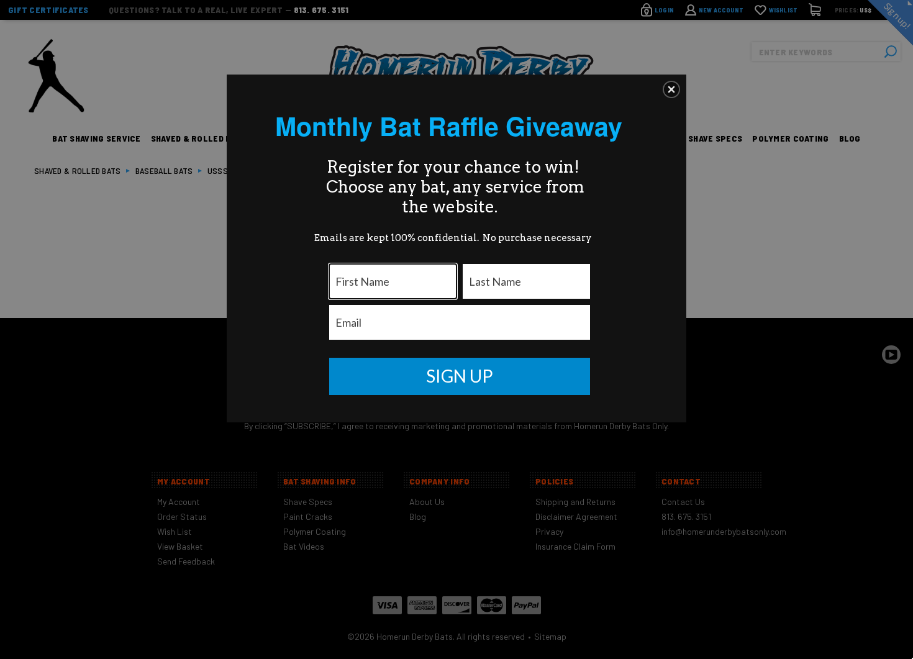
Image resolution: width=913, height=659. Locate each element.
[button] (671, 89)
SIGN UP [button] (459, 375)
